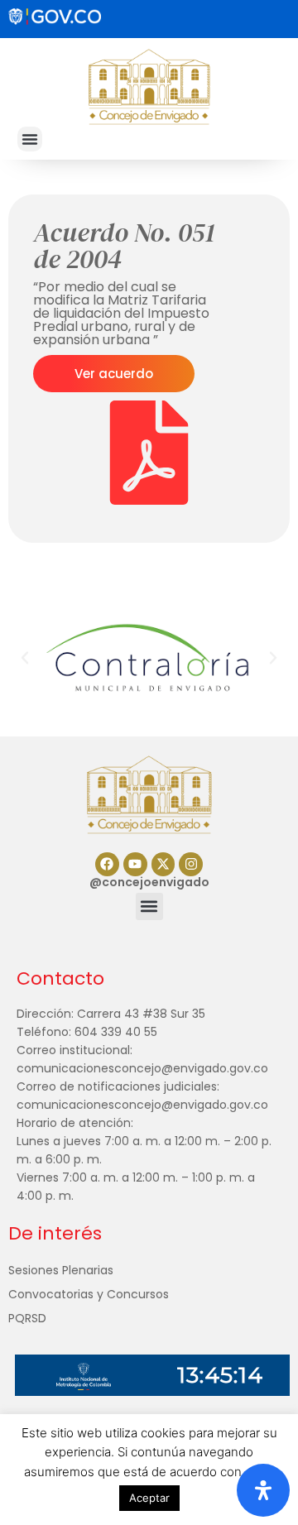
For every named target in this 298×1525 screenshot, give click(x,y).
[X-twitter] (163, 864)
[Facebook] (107, 864)
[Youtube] (135, 864)
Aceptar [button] (149, 1497)
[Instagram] (191, 864)
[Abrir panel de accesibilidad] (263, 1490)
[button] (29, 139)
